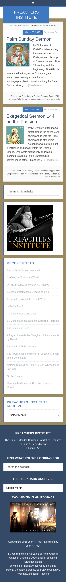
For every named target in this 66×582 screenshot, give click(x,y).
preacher (32, 99)
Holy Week (24, 174)
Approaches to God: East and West (26, 299)
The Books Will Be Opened (22, 346)
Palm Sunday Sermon (29, 39)
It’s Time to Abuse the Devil (21, 313)
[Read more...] (35, 85)
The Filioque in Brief (18, 328)
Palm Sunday (27, 96)
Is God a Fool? (15, 306)
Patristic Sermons (41, 96)
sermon (40, 99)
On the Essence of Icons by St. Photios (28, 284)
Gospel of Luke (13, 174)
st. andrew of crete (52, 99)
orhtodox (34, 174)
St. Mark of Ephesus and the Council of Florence (33, 321)
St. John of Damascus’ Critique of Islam (28, 292)
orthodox (12, 99)
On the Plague (15, 376)
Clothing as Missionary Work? (23, 277)
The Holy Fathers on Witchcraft (24, 270)
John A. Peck (33, 545)
